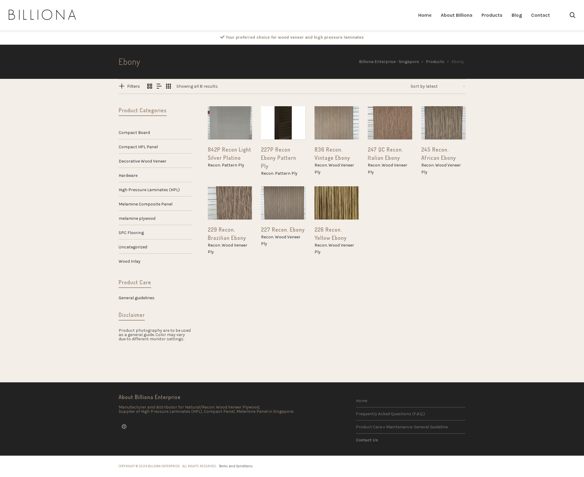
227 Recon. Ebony (283, 229)
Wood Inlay (130, 261)
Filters (133, 86)
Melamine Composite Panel (145, 204)
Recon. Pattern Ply (226, 165)
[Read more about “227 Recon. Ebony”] (275, 205)
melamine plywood (137, 218)
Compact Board (134, 132)
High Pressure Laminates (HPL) (149, 189)
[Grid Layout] (168, 86)
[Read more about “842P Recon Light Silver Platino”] (221, 125)
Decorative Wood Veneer (142, 161)
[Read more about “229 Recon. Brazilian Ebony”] (221, 205)
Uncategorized (133, 247)
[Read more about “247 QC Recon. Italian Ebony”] (381, 125)
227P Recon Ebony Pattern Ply (278, 157)
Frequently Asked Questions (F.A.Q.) (390, 413)
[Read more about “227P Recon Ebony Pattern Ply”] (275, 125)
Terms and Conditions (236, 466)
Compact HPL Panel (138, 146)
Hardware (128, 175)
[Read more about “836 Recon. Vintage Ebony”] (328, 125)
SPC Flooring (131, 232)
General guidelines (137, 297)
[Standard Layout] (149, 86)
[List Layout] (159, 86)
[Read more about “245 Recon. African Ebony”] (435, 125)
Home (361, 400)
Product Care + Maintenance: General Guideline (402, 427)
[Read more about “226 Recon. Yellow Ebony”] (328, 205)
